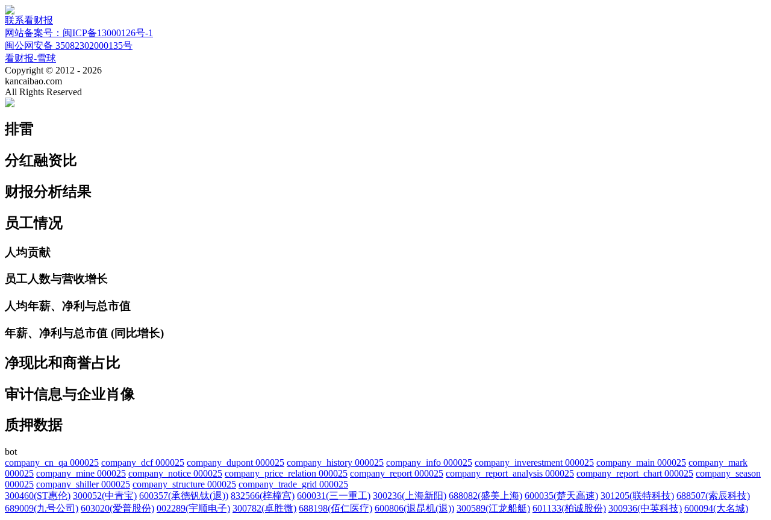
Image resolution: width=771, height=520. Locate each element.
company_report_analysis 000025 (510, 473)
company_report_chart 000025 (634, 473)
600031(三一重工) (333, 495)
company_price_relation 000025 (286, 473)
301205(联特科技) (637, 495)
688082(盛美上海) (485, 495)
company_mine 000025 (81, 473)
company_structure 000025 (184, 484)
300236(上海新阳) (409, 495)
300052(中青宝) (105, 495)
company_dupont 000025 (235, 462)
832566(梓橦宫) (263, 495)
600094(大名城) (716, 508)
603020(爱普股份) (117, 508)
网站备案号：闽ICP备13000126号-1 (79, 33)
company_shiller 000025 (83, 484)
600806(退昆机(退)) (414, 508)
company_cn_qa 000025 (52, 462)
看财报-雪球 (30, 58)
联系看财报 (29, 20)
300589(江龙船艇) (493, 508)
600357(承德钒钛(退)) (183, 495)
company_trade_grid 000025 (293, 484)
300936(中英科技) (645, 508)
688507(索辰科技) (713, 495)
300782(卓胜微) (264, 508)
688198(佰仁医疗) (335, 508)
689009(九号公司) (41, 508)
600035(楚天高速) (561, 495)
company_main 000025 (641, 462)
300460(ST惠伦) (37, 495)
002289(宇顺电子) (193, 508)
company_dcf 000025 (142, 462)
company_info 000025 (429, 462)
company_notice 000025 (175, 473)
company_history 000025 (335, 462)
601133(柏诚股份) (569, 508)
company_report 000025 (396, 473)
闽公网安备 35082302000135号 (69, 45)
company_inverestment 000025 (534, 462)
